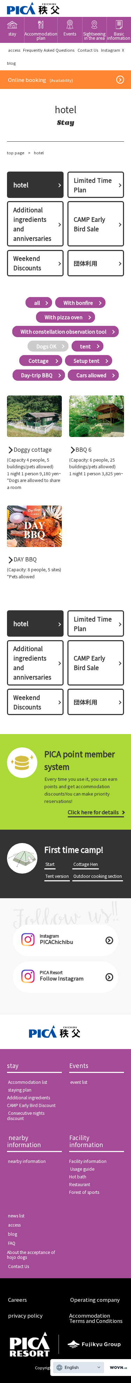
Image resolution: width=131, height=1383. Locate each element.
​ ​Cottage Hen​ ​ (85, 864)
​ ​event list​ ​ (78, 1082)
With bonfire (78, 302)
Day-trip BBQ (36, 375)
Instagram (110, 50)
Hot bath (77, 1176)
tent (85, 345)
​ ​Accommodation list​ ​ (27, 1082)
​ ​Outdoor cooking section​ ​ (97, 876)
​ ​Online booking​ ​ (40, 79)
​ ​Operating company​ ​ (95, 1299)
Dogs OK (46, 345)
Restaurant (79, 1184)
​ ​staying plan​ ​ (19, 1090)
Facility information (86, 1141)
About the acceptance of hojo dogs (31, 1255)
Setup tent (87, 360)
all (37, 302)
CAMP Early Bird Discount (31, 1105)
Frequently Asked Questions (48, 50)
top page (15, 152)
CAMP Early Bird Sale (89, 224)
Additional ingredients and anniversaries (32, 224)
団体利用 (85, 263)
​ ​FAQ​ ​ (11, 1243)
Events (78, 1066)
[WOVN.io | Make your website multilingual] (117, 1367)
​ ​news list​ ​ (16, 1215)
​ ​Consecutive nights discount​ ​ (25, 1115)
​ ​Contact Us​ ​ (88, 50)
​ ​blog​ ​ (12, 1234)
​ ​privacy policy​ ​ (25, 1315)
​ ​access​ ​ (14, 50)
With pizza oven (63, 317)
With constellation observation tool (63, 331)
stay (13, 1066)
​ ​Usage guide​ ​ (82, 1169)
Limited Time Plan (93, 185)
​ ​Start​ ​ (50, 864)
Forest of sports (84, 1192)
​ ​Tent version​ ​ (57, 876)
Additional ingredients (28, 1097)
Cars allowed (91, 375)
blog (11, 63)
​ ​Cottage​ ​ (39, 360)
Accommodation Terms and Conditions (96, 1318)
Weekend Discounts (27, 263)
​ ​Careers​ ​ (17, 1299)
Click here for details (93, 812)
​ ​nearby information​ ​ (24, 1141)
